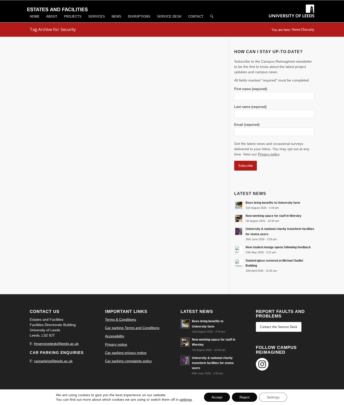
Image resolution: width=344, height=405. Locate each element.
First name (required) (250, 89)
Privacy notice (116, 344)
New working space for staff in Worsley (273, 216)
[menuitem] (34, 16)
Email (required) (246, 125)
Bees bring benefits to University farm (273, 203)
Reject (244, 397)
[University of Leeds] (291, 16)
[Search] (212, 17)
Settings (273, 397)
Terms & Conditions (120, 319)
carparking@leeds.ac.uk (53, 361)
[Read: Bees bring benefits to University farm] (238, 205)
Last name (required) (250, 107)
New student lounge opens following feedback (278, 247)
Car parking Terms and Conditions (132, 328)
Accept (217, 397)
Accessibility (114, 336)
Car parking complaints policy (128, 361)
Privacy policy (268, 154)
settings (186, 399)
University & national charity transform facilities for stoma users (213, 363)
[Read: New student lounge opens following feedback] (238, 249)
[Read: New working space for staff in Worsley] (238, 218)
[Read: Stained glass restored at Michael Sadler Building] (238, 263)
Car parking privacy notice (126, 353)
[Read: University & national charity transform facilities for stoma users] (238, 231)
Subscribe (245, 166)
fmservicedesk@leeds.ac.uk (56, 344)
